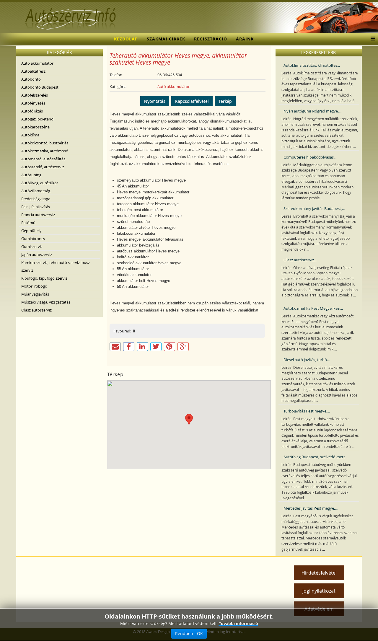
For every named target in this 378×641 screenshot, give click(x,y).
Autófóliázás (32, 111)
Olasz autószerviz (36, 310)
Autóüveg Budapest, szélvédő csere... (316, 456)
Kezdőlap (126, 39)
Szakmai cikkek (166, 39)
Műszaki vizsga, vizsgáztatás (45, 302)
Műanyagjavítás (35, 294)
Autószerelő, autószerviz (42, 166)
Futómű (28, 222)
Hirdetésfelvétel (319, 573)
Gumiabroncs (33, 238)
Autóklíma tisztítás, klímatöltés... (312, 65)
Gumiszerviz (32, 246)
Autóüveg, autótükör (39, 182)
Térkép (225, 101)
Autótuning (31, 174)
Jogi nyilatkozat (318, 591)
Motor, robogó (34, 286)
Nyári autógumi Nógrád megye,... (312, 111)
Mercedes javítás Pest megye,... (311, 508)
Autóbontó (31, 79)
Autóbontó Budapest (39, 87)
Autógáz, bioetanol (37, 119)
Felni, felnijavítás (35, 206)
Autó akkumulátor (37, 63)
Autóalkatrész (33, 71)
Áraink (245, 39)
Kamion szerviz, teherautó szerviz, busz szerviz (55, 266)
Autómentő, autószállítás (43, 159)
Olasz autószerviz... (300, 259)
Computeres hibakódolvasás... (310, 157)
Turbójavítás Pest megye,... (307, 411)
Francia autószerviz (38, 214)
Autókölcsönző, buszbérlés (44, 143)
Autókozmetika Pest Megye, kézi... (313, 308)
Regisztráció (210, 39)
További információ (238, 623)
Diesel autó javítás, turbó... (307, 359)
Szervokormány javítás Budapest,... (314, 208)
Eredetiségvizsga (35, 198)
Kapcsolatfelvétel (192, 101)
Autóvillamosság (35, 190)
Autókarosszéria (35, 127)
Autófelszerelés (34, 95)
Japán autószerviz (36, 254)
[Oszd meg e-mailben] (115, 346)
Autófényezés (33, 103)
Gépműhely (31, 230)
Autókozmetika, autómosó (44, 151)
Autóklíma (30, 135)
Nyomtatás (154, 101)
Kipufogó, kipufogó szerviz (44, 278)
